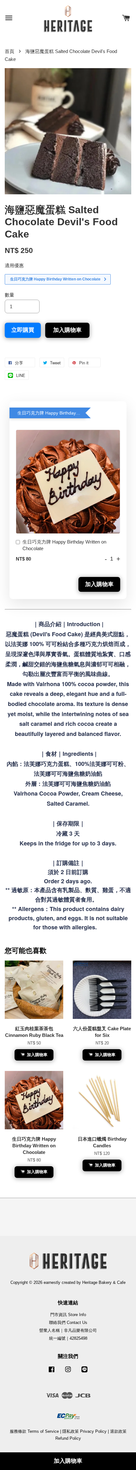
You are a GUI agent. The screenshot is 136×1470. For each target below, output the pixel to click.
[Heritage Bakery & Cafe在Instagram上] (68, 1372)
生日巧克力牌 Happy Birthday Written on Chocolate (64, 545)
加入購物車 (99, 584)
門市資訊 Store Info (68, 1314)
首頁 (9, 51)
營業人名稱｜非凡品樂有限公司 (68, 1330)
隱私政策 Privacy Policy (84, 1431)
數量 (9, 294)
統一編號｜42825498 (68, 1338)
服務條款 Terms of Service (34, 1431)
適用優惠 (14, 265)
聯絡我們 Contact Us (68, 1322)
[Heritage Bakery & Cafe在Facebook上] (51, 1372)
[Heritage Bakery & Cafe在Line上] (84, 1372)
